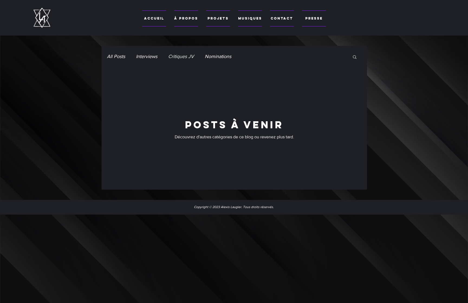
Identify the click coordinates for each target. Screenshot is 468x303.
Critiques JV (181, 56)
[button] (354, 57)
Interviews (146, 56)
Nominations (218, 56)
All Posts (116, 56)
